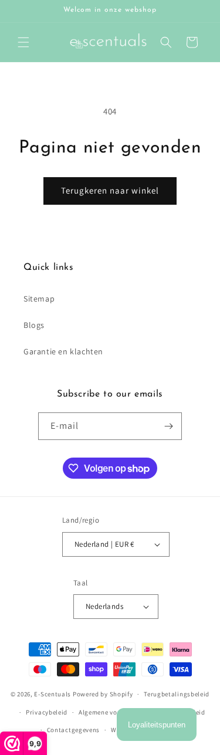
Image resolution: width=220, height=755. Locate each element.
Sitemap (39, 298)
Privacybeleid (46, 712)
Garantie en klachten (63, 351)
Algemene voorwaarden (115, 712)
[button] (23, 42)
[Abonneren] (168, 426)
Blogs (34, 325)
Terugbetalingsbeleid (176, 694)
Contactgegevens (73, 730)
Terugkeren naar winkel (110, 190)
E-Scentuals (52, 694)
